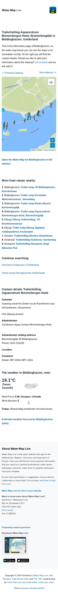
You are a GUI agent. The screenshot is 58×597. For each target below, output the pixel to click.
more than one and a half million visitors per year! (30, 582)
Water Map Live (40, 575)
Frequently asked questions (16, 527)
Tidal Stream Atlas (20, 579)
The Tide (38, 579)
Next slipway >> (47, 72)
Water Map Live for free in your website (21, 491)
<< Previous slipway (12, 73)
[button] (34, 119)
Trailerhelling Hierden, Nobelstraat (33, 235)
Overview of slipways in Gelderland (20, 265)
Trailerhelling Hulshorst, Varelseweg (36, 240)
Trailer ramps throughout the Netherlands (23, 273)
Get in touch (7, 510)
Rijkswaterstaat (49, 150)
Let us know (41, 62)
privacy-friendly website (33, 588)
